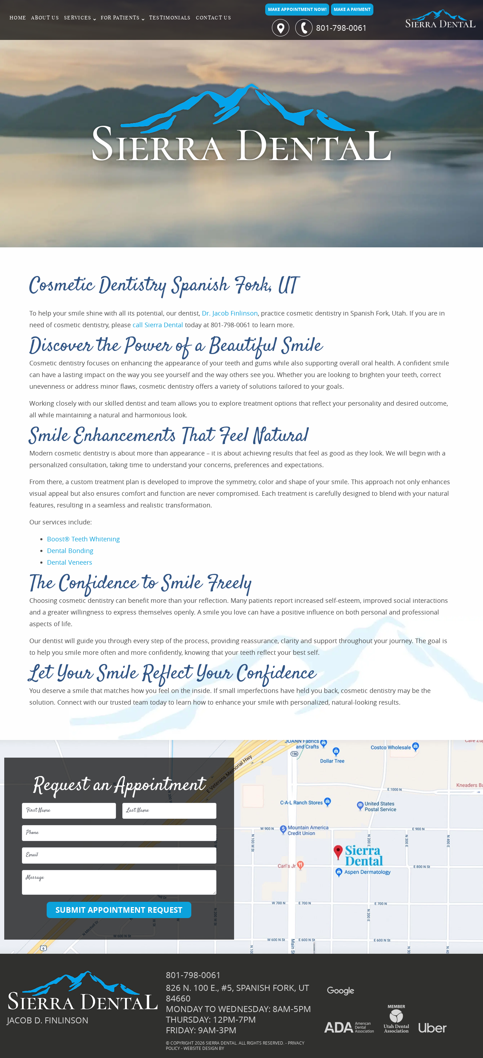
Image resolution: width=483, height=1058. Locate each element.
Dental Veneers (69, 562)
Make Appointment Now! (297, 9)
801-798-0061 (341, 28)
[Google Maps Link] (334, 991)
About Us (45, 18)
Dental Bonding (70, 550)
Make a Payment (352, 9)
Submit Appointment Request (119, 909)
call (138, 325)
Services (78, 18)
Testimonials (170, 18)
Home (18, 18)
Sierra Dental (164, 325)
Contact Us (213, 18)
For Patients (120, 18)
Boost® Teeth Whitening (83, 539)
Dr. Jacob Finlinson (230, 313)
